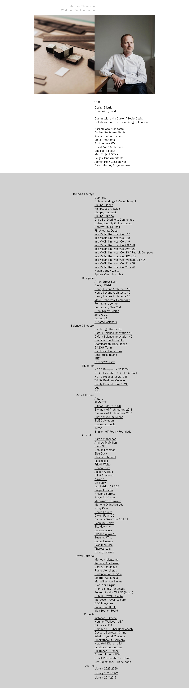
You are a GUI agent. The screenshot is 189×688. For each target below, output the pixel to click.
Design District (103, 285)
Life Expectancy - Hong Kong (112, 661)
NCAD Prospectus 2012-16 (110, 376)
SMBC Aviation (104, 420)
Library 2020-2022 (106, 673)
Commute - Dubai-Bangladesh (113, 629)
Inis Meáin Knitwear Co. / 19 (112, 241)
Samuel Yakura (103, 541)
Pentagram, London (106, 303)
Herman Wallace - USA (108, 621)
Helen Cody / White (106, 270)
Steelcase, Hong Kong (108, 351)
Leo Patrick (101, 486)
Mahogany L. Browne (107, 501)
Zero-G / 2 (100, 314)
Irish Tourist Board (106, 610)
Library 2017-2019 (105, 677)
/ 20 (133, 248)
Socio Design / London (133, 122)
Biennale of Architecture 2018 (113, 409)
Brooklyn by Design (106, 311)
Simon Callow (103, 530)
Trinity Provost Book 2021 (111, 384)
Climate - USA (103, 625)
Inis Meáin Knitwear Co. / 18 (112, 237)
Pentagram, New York (108, 307)
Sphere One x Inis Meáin (109, 274)
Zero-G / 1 (101, 318)
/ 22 (133, 256)
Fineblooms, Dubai (106, 230)
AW (127, 248)
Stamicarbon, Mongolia (109, 340)
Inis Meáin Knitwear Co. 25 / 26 (114, 267)
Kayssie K (100, 479)
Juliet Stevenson (104, 475)
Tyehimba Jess (103, 544)
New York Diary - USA (108, 643)
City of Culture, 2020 (107, 406)
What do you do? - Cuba (109, 636)
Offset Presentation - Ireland (112, 658)
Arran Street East (105, 281)
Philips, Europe (104, 215)
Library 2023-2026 (106, 668)
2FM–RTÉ (100, 402)
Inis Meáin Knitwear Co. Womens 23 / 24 (120, 259)
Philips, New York (105, 212)
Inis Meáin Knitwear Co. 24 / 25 (114, 263)
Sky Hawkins (102, 526)
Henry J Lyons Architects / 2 (112, 292)
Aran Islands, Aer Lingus (109, 588)
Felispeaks (101, 460)
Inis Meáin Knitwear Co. (109, 248)
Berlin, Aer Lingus (105, 566)
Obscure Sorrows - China (110, 632)
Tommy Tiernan (104, 552)
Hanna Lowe (102, 468)
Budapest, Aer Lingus (108, 574)
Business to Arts (104, 424)
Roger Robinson (104, 497)
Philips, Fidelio (103, 205)
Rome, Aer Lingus (105, 570)
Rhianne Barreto (104, 493)
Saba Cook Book (105, 607)
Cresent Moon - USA (107, 654)
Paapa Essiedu (103, 490)
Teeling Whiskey (104, 362)
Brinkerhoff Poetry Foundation (113, 431)
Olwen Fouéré (103, 512)
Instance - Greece (105, 618)
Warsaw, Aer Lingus (106, 563)
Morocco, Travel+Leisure (110, 599)
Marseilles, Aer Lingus (108, 581)
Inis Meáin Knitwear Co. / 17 (112, 234)
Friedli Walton (103, 464)
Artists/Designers (105, 321)
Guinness (100, 197)
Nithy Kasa (101, 508)
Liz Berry (100, 482)
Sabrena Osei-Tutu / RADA (111, 519)
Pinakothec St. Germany (109, 640)
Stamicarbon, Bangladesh (110, 343)
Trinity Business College (109, 380)
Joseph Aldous (103, 471)
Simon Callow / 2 (105, 534)
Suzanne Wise (103, 537)
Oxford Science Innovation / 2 (113, 336)
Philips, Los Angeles (107, 208)
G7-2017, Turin (103, 347)
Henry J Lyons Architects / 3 (112, 296)
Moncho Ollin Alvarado (109, 504)
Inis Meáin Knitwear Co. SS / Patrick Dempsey (123, 252)
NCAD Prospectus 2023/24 (111, 369)
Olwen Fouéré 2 (104, 515)
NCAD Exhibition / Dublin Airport (115, 373)
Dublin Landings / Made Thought (115, 201)
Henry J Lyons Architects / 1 (112, 289)
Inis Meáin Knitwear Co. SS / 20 (114, 245)
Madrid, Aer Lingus (106, 577)
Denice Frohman (104, 449)
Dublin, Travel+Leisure (108, 596)
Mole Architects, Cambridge (112, 300)
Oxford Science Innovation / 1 (113, 332)
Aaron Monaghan (105, 438)
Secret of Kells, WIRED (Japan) (113, 592)
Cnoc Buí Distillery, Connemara (114, 219)
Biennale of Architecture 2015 (113, 413)
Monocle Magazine (106, 559)
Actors (98, 398)
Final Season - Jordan (108, 647)
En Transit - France (106, 650)
